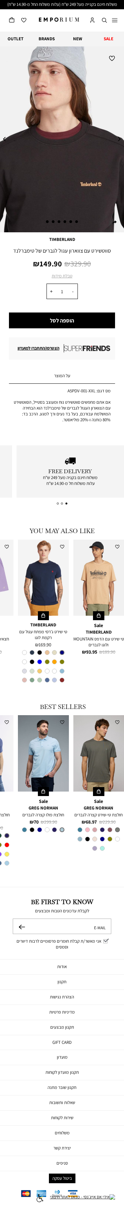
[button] (104, 20)
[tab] (62, 376)
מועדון (62, 1057)
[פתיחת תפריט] (114, 21)
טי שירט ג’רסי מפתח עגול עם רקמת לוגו (43, 634)
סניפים (62, 1163)
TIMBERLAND (62, 239)
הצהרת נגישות (62, 997)
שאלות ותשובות (62, 1102)
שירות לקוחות (62, 1118)
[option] (62, 652)
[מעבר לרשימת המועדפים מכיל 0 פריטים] (24, 20)
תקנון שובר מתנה (62, 1087)
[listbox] (43, 667)
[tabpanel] (62, 139)
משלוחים (62, 1133)
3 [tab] (65, 221)
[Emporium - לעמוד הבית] (59, 20)
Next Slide (119, 139)
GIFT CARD (62, 1042)
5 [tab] (53, 221)
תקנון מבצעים (62, 1027)
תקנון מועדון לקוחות (62, 1072)
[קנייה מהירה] (98, 615)
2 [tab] (71, 221)
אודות (62, 966)
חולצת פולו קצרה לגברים (43, 815)
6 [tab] (47, 221)
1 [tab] (76, 221)
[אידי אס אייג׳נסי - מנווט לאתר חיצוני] (82, 1199)
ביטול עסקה (62, 1178)
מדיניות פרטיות (62, 1012)
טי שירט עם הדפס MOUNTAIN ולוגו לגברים (98, 642)
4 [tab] (59, 221)
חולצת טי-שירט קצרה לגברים (98, 815)
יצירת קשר (62, 1148)
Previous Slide (4, 139)
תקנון (62, 982)
